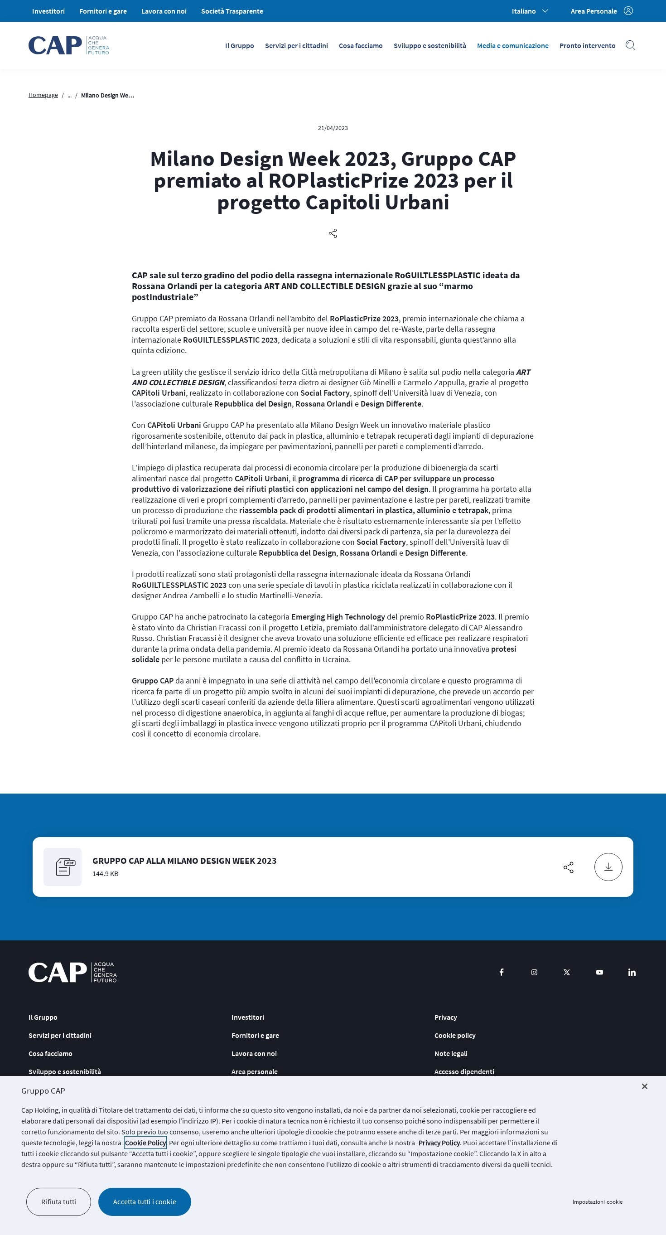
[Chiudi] (645, 1086)
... (70, 95)
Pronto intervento (588, 45)
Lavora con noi (164, 10)
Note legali (451, 1053)
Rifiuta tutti (58, 1201)
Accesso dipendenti (464, 1071)
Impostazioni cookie (598, 1202)
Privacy (445, 1017)
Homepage (43, 95)
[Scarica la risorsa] (608, 867)
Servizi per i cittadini (296, 45)
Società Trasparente (232, 10)
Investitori (48, 10)
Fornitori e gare (103, 10)
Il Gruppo (239, 45)
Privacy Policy (439, 1142)
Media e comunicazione (513, 45)
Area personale (255, 1071)
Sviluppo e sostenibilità (430, 45)
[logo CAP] (73, 972)
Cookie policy (455, 1035)
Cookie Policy (145, 1142)
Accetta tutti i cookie (144, 1201)
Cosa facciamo (361, 45)
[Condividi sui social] (333, 234)
